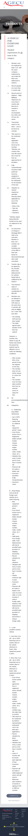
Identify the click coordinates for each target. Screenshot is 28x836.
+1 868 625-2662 (15, 824)
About (16, 811)
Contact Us (23, 811)
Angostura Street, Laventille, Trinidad (14, 826)
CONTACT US (14, 795)
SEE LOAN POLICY (14, 800)
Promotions (17, 813)
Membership (24, 809)
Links (22, 813)
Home (16, 809)
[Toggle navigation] (4, 7)
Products (16, 814)
